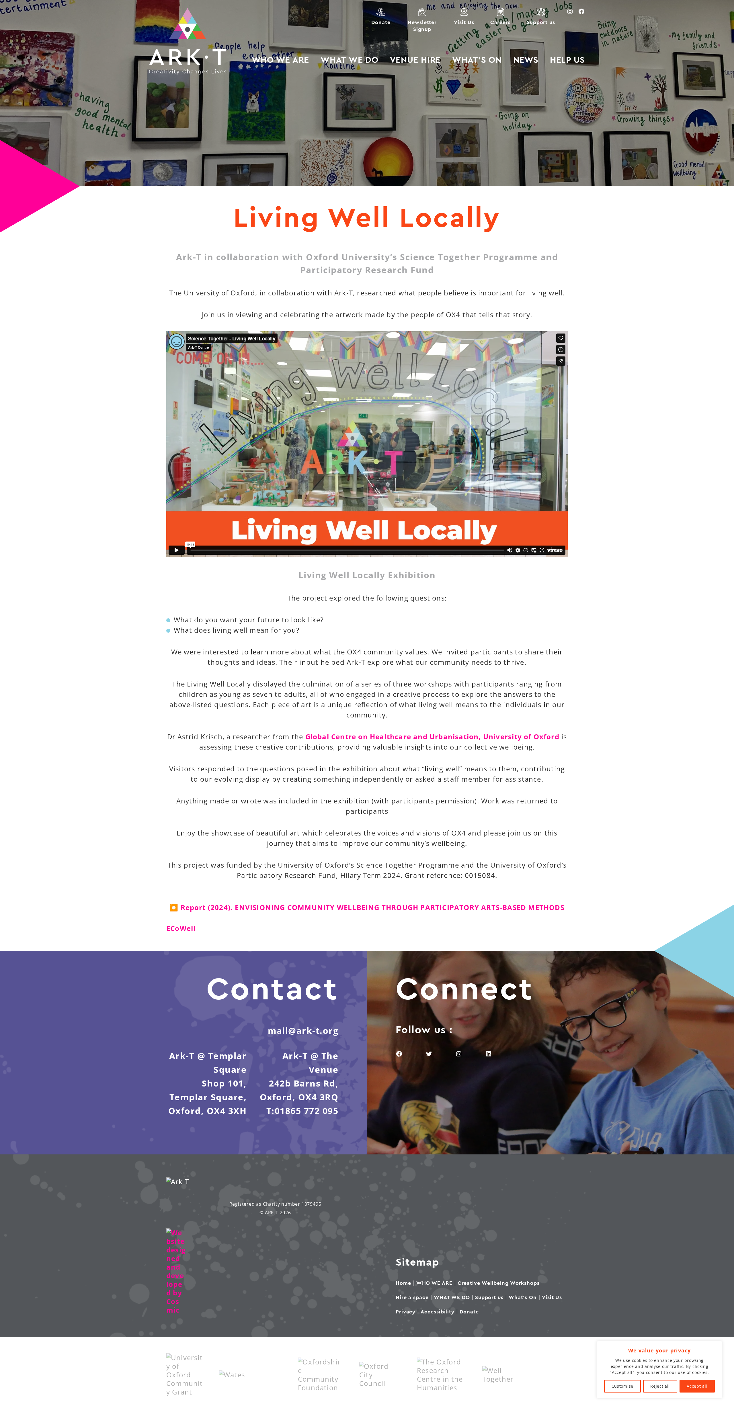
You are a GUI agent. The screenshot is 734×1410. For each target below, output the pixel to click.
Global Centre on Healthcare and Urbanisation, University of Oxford (432, 736)
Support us (541, 22)
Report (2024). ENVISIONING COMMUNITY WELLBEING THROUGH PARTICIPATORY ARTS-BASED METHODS (373, 907)
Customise (622, 1386)
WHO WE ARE (280, 60)
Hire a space (412, 1297)
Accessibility (437, 1311)
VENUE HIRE (415, 60)
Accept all (697, 1386)
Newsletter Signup (422, 26)
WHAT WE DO (349, 60)
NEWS (525, 60)
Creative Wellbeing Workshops (499, 1283)
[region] (659, 1370)
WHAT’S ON (477, 60)
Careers (500, 22)
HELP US (567, 60)
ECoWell (181, 928)
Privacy (405, 1311)
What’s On (523, 1297)
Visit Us (464, 22)
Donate (380, 22)
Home (403, 1283)
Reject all (660, 1386)
